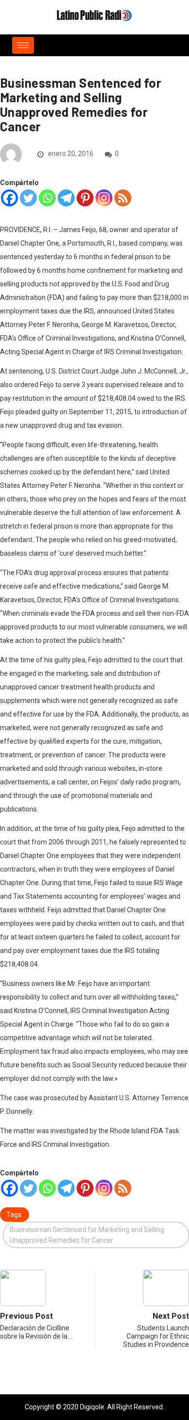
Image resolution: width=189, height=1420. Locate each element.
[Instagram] (103, 197)
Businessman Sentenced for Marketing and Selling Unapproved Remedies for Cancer (87, 1235)
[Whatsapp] (47, 197)
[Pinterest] (85, 197)
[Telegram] (66, 197)
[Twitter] (28, 197)
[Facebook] (9, 197)
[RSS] (122, 197)
